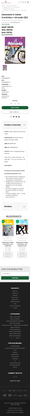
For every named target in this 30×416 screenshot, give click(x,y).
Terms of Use (15, 299)
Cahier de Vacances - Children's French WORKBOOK (15, 325)
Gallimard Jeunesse (15, 365)
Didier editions (15, 354)
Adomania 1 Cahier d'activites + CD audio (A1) (8, 244)
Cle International (15, 346)
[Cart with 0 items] (25, 2)
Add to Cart (8, 256)
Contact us (15, 293)
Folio (15, 350)
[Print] (16, 116)
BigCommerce (18, 408)
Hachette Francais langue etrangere (15, 348)
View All (15, 367)
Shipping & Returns (15, 301)
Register (18, 306)
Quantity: (15, 100)
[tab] (15, 125)
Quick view (7, 253)
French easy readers (15, 323)
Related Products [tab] (13, 216)
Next (28, 232)
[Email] (13, 116)
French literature (15, 327)
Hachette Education (15, 363)
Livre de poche (15, 356)
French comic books (15, 333)
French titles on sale (15, 317)
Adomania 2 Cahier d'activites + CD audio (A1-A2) (22, 244)
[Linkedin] (19, 116)
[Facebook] (11, 116)
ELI (15, 361)
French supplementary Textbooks (15, 321)
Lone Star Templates (18, 410)
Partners (15, 295)
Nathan (15, 352)
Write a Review (6, 24)
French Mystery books (15, 335)
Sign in (12, 306)
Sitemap (15, 308)
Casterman (15, 358)
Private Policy (15, 297)
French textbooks (15, 319)
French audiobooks (15, 329)
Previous (2, 232)
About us (15, 291)
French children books (15, 331)
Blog (15, 303)
